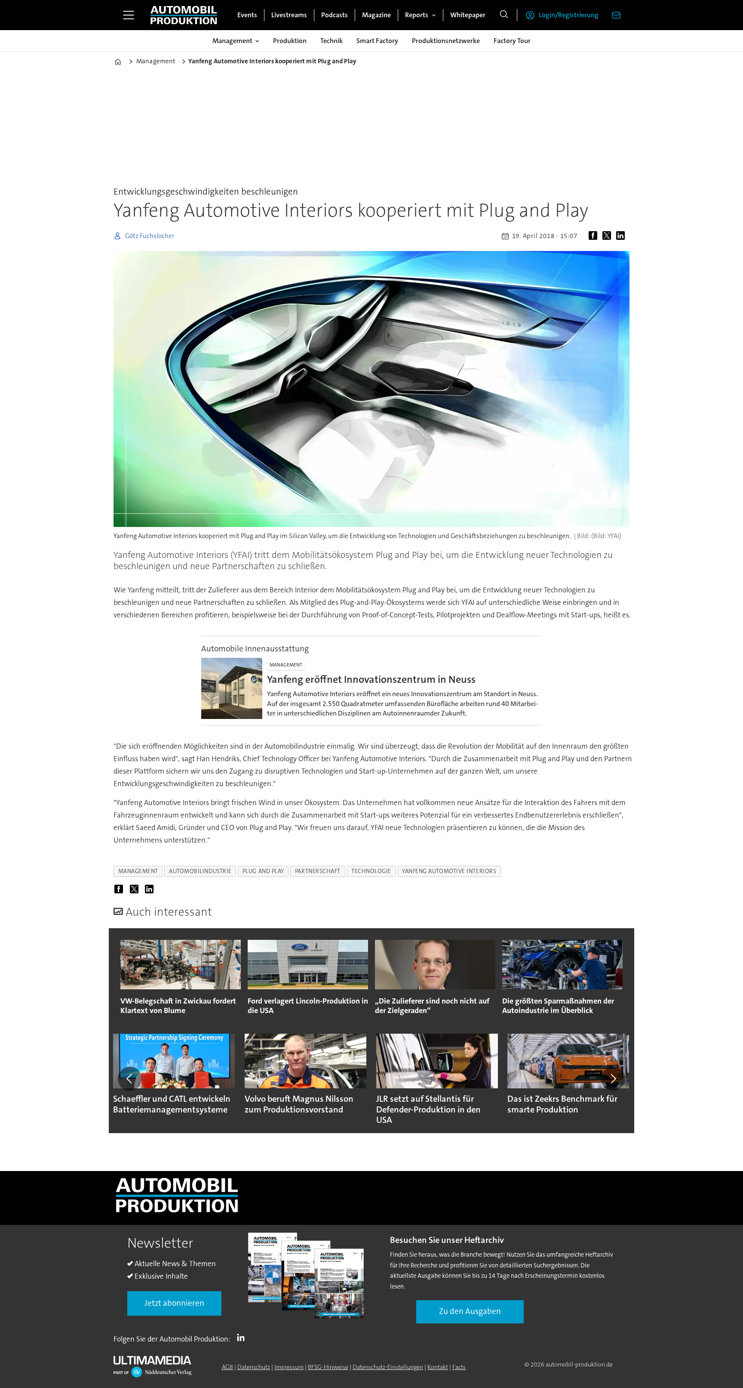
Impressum (289, 1367)
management (138, 871)
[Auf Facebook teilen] (594, 235)
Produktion (290, 40)
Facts (459, 1367)
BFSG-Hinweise (328, 1367)
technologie (371, 871)
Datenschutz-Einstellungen (388, 1367)
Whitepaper (467, 14)
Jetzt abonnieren (174, 1303)
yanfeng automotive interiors (449, 871)
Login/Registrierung (569, 14)
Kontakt (437, 1367)
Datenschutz (253, 1367)
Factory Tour (512, 40)
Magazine (376, 14)
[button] (130, 1078)
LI (242, 1337)
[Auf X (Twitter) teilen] (608, 235)
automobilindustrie (200, 871)
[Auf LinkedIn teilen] (622, 235)
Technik (331, 40)
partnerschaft (318, 871)
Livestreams (289, 14)
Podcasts (334, 14)
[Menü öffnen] (128, 15)
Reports (416, 14)
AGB (227, 1367)
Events (247, 14)
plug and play (263, 871)
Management (232, 40)
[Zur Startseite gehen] (183, 15)
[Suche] (504, 15)
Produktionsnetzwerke (446, 40)
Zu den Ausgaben (470, 1311)
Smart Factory (377, 40)
